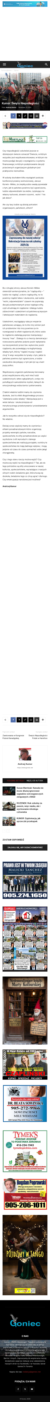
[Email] (30, 115)
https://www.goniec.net (25, 768)
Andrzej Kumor (11, 107)
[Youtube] (31, 1389)
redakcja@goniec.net (32, 1372)
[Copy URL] (25, 115)
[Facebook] (13, 115)
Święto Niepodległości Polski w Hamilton (38, 736)
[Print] (36, 115)
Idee (4, 794)
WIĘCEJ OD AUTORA (35, 781)
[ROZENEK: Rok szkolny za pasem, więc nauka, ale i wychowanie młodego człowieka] (9, 806)
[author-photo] (25, 760)
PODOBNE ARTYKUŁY (15, 781)
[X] (19, 115)
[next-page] (8, 831)
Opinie (16, 70)
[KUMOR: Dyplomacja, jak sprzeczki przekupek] (9, 821)
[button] (4, 64)
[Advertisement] (25, 34)
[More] (43, 115)
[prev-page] (4, 831)
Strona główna (6, 70)
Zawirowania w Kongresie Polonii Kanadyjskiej (13, 736)
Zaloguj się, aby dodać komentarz (25, 847)
